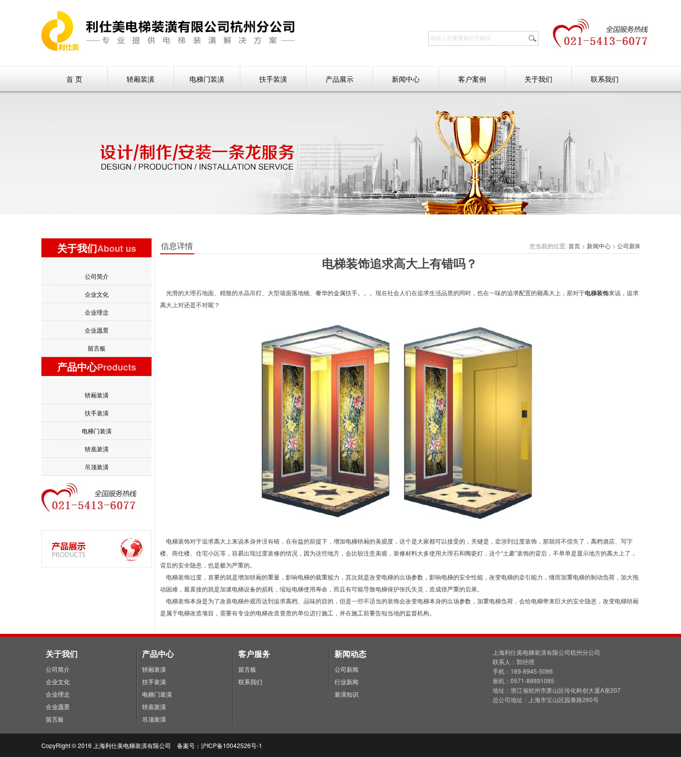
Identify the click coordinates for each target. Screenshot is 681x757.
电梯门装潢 (206, 79)
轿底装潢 (97, 448)
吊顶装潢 (97, 466)
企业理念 (97, 312)
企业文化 (97, 294)
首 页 (74, 79)
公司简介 (97, 276)
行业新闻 (346, 681)
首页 (574, 245)
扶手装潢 (273, 79)
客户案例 (472, 79)
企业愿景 (97, 330)
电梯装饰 (597, 292)
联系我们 (605, 79)
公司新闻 (629, 245)
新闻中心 (406, 79)
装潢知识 (346, 694)
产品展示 (339, 79)
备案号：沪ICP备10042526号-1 (220, 745)
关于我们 (538, 79)
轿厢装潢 (141, 79)
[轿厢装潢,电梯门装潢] (168, 48)
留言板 (97, 348)
